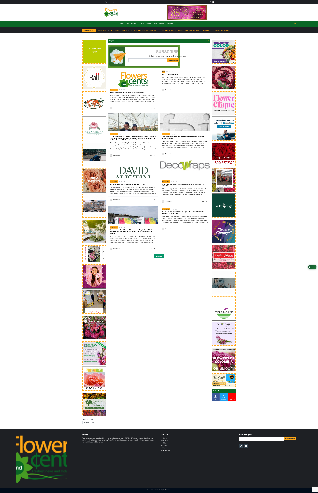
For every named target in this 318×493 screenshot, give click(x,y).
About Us (148, 23)
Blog (163, 71)
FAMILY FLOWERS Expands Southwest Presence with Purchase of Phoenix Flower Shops (162, 30)
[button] (295, 23)
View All (206, 41)
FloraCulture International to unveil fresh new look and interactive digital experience (183, 137)
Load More (159, 256)
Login (113, 2)
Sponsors (161, 23)
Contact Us (170, 23)
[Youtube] (213, 2)
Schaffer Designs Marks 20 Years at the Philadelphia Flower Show (112, 30)
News (127, 23)
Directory (133, 23)
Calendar (141, 23)
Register (107, 2)
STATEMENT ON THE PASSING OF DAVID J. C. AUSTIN (127, 184)
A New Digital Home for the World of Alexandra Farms (127, 92)
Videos (155, 23)
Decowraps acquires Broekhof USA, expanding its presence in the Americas (183, 184)
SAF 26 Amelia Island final (170, 74)
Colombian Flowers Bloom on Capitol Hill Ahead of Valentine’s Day (213, 30)
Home (122, 23)
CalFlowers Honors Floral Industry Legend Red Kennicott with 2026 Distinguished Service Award (183, 212)
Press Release (113, 89)
